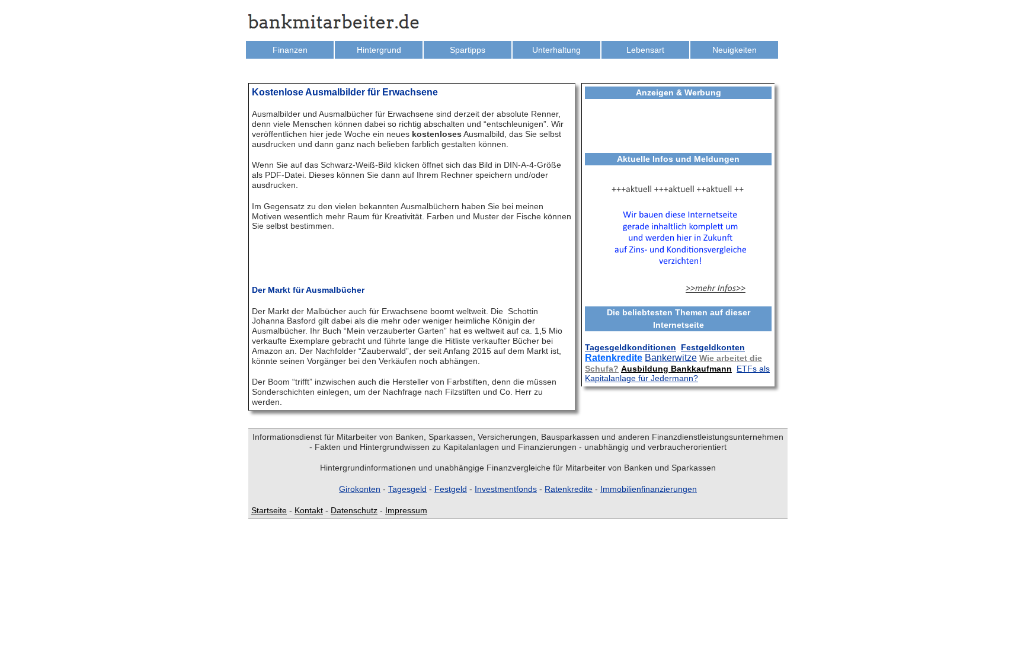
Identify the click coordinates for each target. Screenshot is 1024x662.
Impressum (406, 510)
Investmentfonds (506, 489)
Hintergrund (379, 50)
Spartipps (467, 50)
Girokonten (359, 489)
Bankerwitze (671, 358)
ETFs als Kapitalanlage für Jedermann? (677, 373)
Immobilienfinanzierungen (648, 489)
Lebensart (645, 50)
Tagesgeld (407, 489)
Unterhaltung (556, 50)
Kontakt (309, 510)
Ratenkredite (613, 358)
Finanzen (290, 50)
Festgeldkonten (713, 347)
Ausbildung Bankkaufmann (676, 368)
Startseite (269, 510)
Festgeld (450, 489)
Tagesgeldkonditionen (630, 347)
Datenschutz (354, 510)
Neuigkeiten (734, 50)
